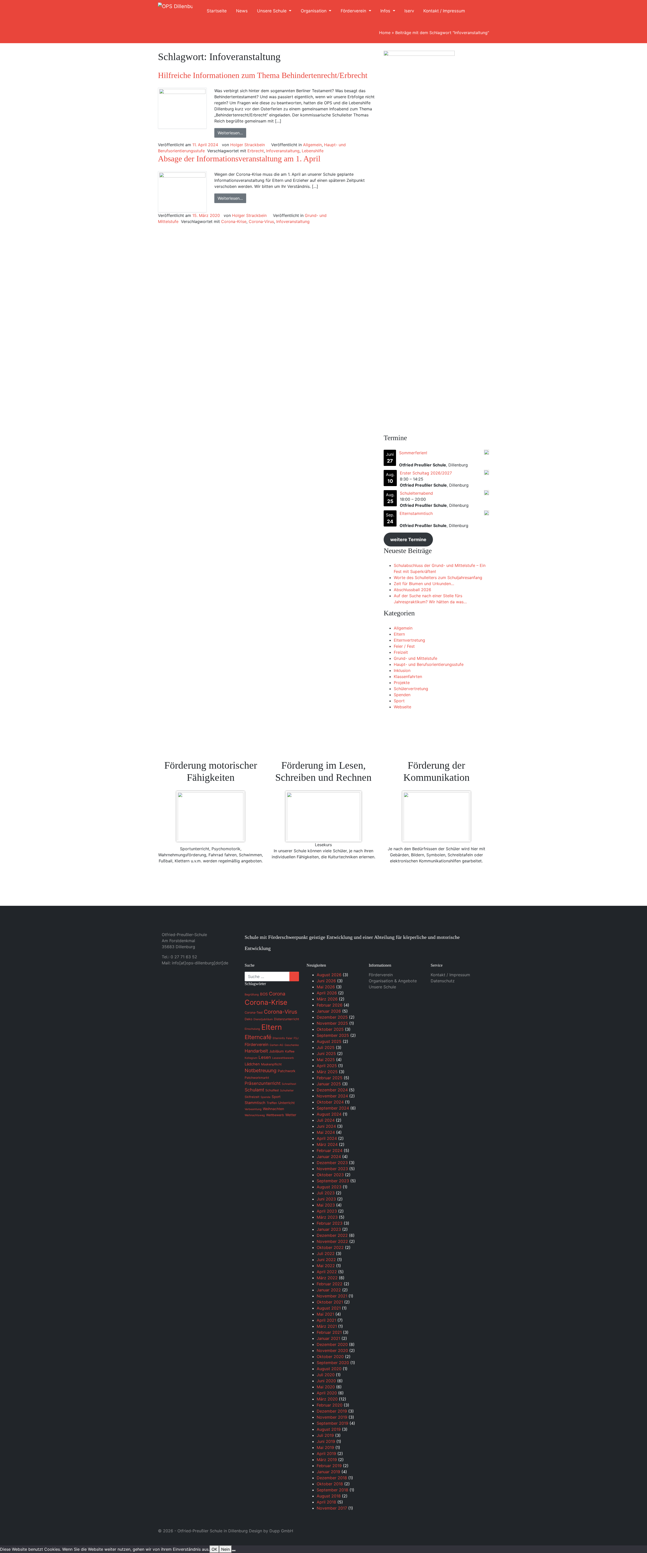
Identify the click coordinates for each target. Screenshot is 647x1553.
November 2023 (332, 1168)
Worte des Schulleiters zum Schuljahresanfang (438, 577)
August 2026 (329, 974)
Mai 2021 (325, 1314)
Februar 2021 (329, 1332)
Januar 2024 (329, 1156)
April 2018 (326, 1502)
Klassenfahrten (408, 676)
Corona (277, 994)
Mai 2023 (326, 1205)
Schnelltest (289, 1084)
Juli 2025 (326, 1047)
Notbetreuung (260, 1070)
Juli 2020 (326, 1374)
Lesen (265, 1057)
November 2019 (332, 1417)
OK (214, 1549)
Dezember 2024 (332, 1089)
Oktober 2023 (330, 1174)
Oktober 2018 (330, 1483)
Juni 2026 (326, 980)
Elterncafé (258, 1037)
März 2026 (327, 998)
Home (384, 32)
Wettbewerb (275, 1115)
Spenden (402, 694)
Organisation (314, 10)
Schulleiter (287, 1090)
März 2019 (327, 1459)
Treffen (272, 1103)
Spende (265, 1097)
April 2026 (327, 992)
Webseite (402, 706)
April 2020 (327, 1392)
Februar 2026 (329, 1005)
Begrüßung (252, 994)
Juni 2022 (326, 1259)
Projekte (402, 682)
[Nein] (234, 1550)
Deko (248, 1019)
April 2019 (326, 1453)
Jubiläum (276, 1051)
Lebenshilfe (313, 150)
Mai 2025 (326, 1059)
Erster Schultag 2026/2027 (426, 472)
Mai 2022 (326, 1265)
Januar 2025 (329, 1083)
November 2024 (332, 1095)
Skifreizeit (252, 1097)
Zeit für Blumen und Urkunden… (424, 583)
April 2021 (326, 1320)
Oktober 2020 (330, 1356)
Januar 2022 (329, 1289)
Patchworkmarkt (257, 1078)
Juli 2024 (326, 1120)
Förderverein (354, 10)
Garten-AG (276, 1045)
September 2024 (333, 1108)
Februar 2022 (329, 1283)
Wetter (290, 1115)
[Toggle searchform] (480, 11)
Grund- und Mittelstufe (415, 658)
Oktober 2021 (330, 1302)
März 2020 (327, 1398)
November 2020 (332, 1350)
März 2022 (327, 1277)
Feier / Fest (404, 646)
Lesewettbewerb (283, 1058)
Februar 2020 (329, 1405)
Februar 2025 (329, 1077)
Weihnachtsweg (255, 1115)
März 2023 (327, 1217)
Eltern (399, 634)
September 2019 (332, 1423)
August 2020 (329, 1368)
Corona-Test (254, 1012)
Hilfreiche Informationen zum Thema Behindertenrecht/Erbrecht (262, 75)
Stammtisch (255, 1102)
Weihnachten (273, 1109)
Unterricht (286, 1103)
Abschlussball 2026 (412, 589)
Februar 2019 (329, 1465)
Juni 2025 (326, 1053)
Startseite (217, 10)
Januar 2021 (328, 1338)
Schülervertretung (411, 688)
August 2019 (329, 1429)
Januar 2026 (329, 1011)
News (242, 10)
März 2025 (327, 1071)
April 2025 (327, 1065)
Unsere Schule (272, 10)
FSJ (296, 1038)
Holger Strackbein (247, 144)
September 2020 (333, 1362)
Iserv (409, 10)
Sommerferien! (413, 452)
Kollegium (251, 1058)
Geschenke (292, 1045)
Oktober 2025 (330, 1029)
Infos (385, 10)
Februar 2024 (329, 1150)
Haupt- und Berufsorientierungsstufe (429, 664)
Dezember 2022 (332, 1235)
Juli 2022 (326, 1253)
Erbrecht (255, 150)
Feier (289, 1038)
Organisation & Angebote (393, 980)
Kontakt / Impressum (444, 10)
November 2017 (332, 1508)
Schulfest (272, 1090)
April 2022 (327, 1271)
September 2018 (332, 1489)
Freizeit (401, 652)
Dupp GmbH (281, 1530)
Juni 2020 (326, 1380)
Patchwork (286, 1071)
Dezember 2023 (332, 1162)
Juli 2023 (326, 1192)
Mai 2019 (325, 1447)
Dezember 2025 (332, 1017)
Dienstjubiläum (263, 1019)
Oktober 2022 (330, 1247)
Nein (225, 1549)
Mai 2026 (326, 986)
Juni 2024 (326, 1126)
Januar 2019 (328, 1471)
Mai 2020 (326, 1386)
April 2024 (327, 1138)
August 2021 (329, 1308)
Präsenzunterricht (263, 1083)
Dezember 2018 (332, 1477)
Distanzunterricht (286, 1019)
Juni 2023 (326, 1198)
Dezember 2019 (332, 1411)
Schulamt (254, 1089)
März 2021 (327, 1326)
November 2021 (332, 1295)
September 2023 (333, 1180)
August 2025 (329, 1041)
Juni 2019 (326, 1441)
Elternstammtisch (416, 513)
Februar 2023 (329, 1223)
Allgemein (312, 144)
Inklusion (402, 670)
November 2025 (332, 1023)
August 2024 (329, 1114)
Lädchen (252, 1064)
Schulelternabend (416, 493)
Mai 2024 (326, 1132)
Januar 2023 (329, 1229)
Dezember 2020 (332, 1344)
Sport (399, 700)
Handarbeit (256, 1051)
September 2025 (333, 1035)
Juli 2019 (325, 1435)
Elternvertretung (409, 640)
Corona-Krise (233, 221)
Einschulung (252, 1029)
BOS (264, 994)
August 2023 (329, 1186)
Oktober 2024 (330, 1102)
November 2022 (332, 1241)
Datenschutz (443, 980)
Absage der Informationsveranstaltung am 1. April (239, 158)
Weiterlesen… (230, 132)
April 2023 (327, 1211)
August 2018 (329, 1495)
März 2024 (327, 1144)
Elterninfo (279, 1038)
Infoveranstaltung (282, 150)
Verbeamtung (253, 1109)
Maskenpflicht (271, 1064)
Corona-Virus (261, 221)
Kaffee (289, 1051)
